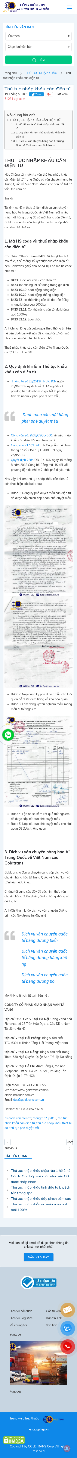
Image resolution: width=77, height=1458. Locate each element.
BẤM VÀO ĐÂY (38, 1257)
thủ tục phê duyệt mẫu (24, 1128)
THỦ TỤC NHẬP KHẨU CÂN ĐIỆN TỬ (35, 120)
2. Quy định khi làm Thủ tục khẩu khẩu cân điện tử (40, 134)
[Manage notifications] (67, 1448)
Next (70, 1142)
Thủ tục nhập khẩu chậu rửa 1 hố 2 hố (40, 1170)
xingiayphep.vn (39, 1429)
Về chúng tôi (18, 1325)
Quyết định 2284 (22, 460)
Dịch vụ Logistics (21, 1318)
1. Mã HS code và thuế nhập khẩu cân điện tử (41, 126)
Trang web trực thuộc (24, 1418)
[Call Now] (7, 734)
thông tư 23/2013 (44, 1118)
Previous (7, 1142)
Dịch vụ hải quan (21, 1311)
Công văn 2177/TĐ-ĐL (26, 445)
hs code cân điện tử (17, 1118)
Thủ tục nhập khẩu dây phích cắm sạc (41, 1198)
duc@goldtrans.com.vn (28, 1100)
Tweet (38, 94)
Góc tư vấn (53, 1311)
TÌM (41, 59)
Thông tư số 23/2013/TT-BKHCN (34, 381)
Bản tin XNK (54, 1318)
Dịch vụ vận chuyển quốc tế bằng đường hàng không (45, 958)
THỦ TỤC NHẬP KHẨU (41, 73)
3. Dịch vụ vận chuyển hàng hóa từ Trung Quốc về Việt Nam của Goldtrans (40, 143)
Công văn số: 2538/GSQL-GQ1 (32, 435)
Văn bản (51, 1325)
